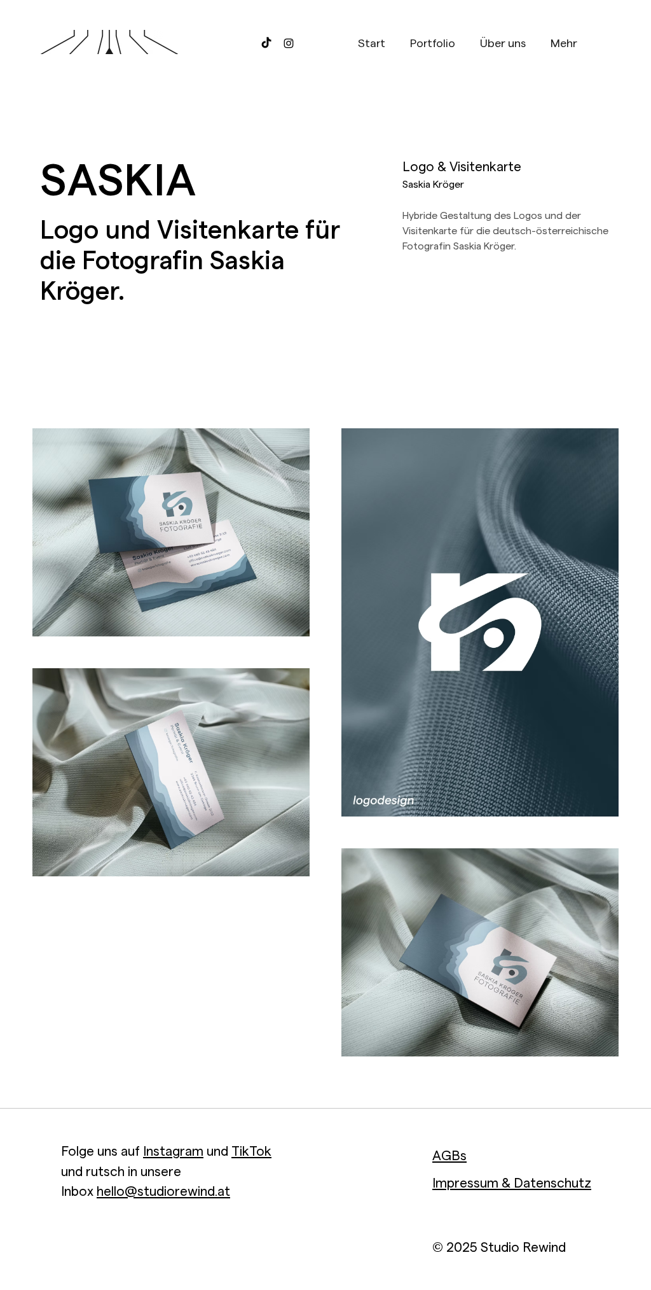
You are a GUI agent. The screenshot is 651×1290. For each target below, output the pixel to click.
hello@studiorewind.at (163, 1191)
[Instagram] (288, 43)
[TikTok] (266, 43)
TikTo (247, 1151)
